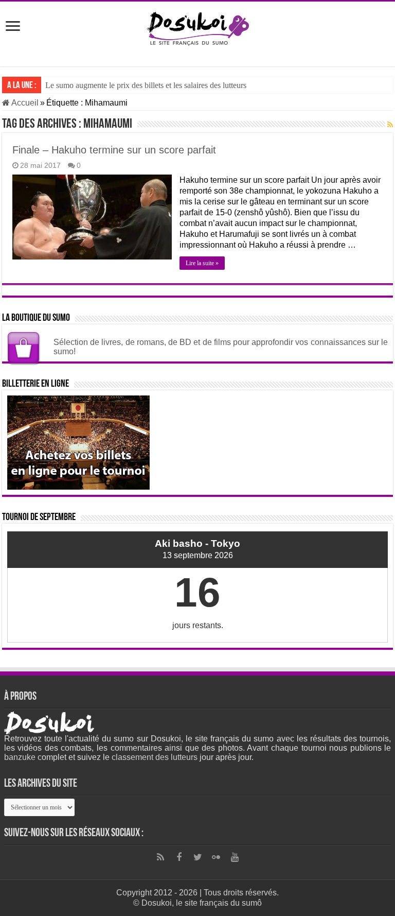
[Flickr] (216, 857)
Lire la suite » (202, 263)
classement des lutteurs (155, 757)
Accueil (24, 102)
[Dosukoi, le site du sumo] (197, 26)
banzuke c (23, 757)
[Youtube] (234, 857)
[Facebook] (179, 857)
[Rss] (160, 857)
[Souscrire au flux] (390, 124)
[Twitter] (197, 857)
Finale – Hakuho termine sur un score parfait (114, 149)
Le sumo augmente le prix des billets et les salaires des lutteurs (145, 85)
